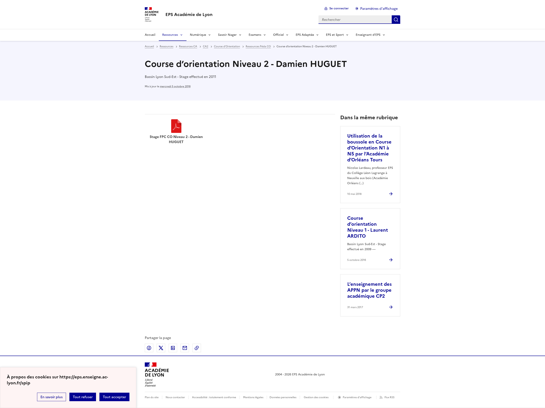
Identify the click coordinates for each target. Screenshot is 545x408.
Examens (255, 35)
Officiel (278, 35)
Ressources (170, 35)
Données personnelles (283, 397)
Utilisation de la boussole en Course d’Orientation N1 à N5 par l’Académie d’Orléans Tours (369, 147)
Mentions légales (253, 397)
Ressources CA (188, 46)
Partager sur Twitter (161, 348)
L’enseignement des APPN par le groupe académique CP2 (369, 290)
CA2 (205, 46)
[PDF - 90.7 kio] (176, 126)
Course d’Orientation (227, 46)
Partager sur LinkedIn (173, 348)
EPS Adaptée (305, 35)
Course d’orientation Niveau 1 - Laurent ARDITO (367, 227)
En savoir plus (51, 396)
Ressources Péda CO (258, 46)
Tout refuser (83, 396)
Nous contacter (175, 397)
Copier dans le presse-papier (196, 348)
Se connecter (339, 8)
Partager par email (185, 348)
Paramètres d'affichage (379, 8)
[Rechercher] (396, 19)
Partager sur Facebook (149, 348)
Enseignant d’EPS (368, 35)
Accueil (150, 35)
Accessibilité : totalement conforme (214, 397)
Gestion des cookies (316, 397)
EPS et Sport (335, 35)
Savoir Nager (227, 35)
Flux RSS (389, 397)
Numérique (198, 35)
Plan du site (152, 397)
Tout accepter (114, 396)
